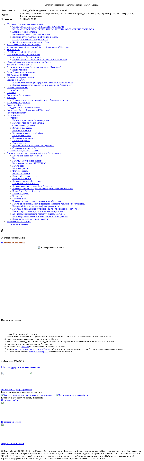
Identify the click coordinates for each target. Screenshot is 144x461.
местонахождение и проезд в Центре (32, 349)
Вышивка (17, 196)
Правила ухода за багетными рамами (30, 219)
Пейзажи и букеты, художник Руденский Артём (35, 37)
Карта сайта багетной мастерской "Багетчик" (28, 110)
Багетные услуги (20, 193)
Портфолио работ (9, 400)
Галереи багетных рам (17, 87)
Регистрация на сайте (17, 113)
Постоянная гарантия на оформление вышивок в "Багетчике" (42, 85)
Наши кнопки (13, 115)
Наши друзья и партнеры (20, 367)
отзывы (25, 346)
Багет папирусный (21, 140)
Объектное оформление (23, 125)
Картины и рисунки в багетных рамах (30, 120)
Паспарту (11, 92)
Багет (15, 158)
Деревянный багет (15, 105)
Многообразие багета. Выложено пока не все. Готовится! (39, 59)
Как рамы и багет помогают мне (27, 156)
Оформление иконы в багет (25, 148)
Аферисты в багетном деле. (20, 95)
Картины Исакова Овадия (24, 32)
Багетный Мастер (15, 90)
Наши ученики (19, 70)
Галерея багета (19, 143)
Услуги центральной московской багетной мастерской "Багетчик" (38, 47)
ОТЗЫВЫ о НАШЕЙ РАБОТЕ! (22, 52)
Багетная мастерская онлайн (20, 77)
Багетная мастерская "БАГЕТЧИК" (29, 163)
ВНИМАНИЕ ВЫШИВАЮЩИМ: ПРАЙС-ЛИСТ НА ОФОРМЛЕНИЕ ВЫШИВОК (53, 29)
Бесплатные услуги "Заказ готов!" (23, 150)
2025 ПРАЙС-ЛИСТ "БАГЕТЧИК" (23, 44)
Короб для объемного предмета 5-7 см (30, 42)
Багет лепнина (19, 198)
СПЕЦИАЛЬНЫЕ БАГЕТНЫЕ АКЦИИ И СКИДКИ (38, 27)
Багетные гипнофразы (17, 224)
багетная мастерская (39, 351)
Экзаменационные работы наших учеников (33, 145)
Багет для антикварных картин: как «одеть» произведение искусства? (45, 209)
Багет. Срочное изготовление (21, 72)
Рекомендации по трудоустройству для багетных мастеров (40, 100)
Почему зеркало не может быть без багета (32, 186)
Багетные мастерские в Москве (27, 161)
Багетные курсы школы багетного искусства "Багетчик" (34, 67)
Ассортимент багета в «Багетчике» (23, 54)
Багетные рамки (20, 168)
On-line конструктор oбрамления (16, 389)
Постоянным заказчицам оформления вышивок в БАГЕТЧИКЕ (42, 82)
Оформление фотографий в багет (28, 133)
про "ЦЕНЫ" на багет (17, 75)
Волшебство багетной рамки (26, 191)
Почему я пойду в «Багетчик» (26, 181)
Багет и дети (18, 166)
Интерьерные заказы (22, 128)
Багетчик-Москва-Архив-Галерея (28, 123)
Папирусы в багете (21, 130)
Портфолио (12, 118)
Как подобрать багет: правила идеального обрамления (38, 211)
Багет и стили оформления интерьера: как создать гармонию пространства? (48, 204)
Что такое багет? (20, 171)
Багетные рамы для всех (18, 102)
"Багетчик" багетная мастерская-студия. (26, 24)
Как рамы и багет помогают (25, 183)
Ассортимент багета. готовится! (27, 57)
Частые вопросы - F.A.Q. (19, 221)
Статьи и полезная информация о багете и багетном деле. (34, 153)
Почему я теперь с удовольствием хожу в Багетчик (36, 201)
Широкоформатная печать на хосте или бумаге (29, 62)
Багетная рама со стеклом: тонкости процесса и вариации (40, 216)
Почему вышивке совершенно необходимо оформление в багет (42, 188)
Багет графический (21, 135)
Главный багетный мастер (25, 176)
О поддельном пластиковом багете (23, 107)
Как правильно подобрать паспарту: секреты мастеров (38, 214)
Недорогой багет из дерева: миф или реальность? (36, 206)
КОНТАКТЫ (13, 49)
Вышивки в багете (16, 80)
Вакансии (11, 97)
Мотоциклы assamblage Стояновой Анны (32, 34)
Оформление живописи (23, 138)
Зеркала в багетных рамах (19, 64)
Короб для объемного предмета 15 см (30, 39)
